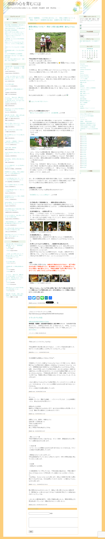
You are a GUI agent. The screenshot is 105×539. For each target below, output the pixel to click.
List (54, 303)
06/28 (8, 271)
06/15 (8, 250)
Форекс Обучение (84, 76)
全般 (81, 84)
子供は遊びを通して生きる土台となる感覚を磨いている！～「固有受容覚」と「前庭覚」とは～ (14, 68)
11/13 (8, 297)
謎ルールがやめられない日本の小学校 (13, 129)
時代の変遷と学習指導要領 (11, 30)
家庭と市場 (82, 91)
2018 (84, 145)
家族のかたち (83, 95)
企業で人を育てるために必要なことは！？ (14, 32)
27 (94, 57)
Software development (85, 69)
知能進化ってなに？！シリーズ (87, 108)
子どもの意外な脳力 (9, 84)
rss (80, 173)
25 (89, 57)
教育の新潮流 (83, 98)
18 (89, 55)
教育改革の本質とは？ (85, 100)
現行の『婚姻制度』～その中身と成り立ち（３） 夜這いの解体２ (49, 18)
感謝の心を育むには (24, 4)
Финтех (82, 73)
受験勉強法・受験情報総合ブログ (88, 123)
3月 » (91, 58)
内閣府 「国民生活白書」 (86, 121)
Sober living (83, 67)
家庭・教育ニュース (84, 93)
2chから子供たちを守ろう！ (86, 114)
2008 (84, 163)
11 (89, 54)
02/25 (8, 282)
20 (94, 55)
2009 (84, 162)
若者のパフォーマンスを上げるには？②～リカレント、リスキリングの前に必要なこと (14, 44)
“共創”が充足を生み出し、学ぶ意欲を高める (15, 28)
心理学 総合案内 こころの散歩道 (87, 126)
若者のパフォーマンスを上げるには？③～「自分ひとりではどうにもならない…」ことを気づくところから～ (14, 35)
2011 (84, 158)
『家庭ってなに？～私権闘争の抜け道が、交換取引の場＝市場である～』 (51, 20)
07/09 (8, 269)
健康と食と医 (83, 82)
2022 (84, 138)
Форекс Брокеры (84, 75)
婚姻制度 (82, 86)
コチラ (36, 54)
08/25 (8, 263)
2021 (84, 139)
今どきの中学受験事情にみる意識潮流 (13, 53)
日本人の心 (82, 104)
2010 (84, 160)
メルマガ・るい (83, 119)
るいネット (82, 117)
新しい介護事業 (83, 102)
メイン (72, 18)
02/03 (8, 290)
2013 (83, 154)
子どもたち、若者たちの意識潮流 (88, 87)
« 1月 (88, 58)
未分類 (81, 106)
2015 (83, 150)
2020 (84, 141)
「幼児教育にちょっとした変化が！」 (40, 194)
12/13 (8, 248)
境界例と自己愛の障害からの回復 (88, 125)
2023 (83, 136)
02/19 (8, 284)
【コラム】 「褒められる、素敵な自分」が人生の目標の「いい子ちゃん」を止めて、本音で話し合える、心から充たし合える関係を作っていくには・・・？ (14, 277)
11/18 (8, 258)
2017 (84, 147)
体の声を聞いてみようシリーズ (87, 80)
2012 (83, 156)
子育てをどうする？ (84, 89)
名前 (51, 513)
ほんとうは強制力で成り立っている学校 (14, 184)
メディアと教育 (83, 78)
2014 (83, 152)
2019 (84, 143)
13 (94, 54)
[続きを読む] (32, 329)
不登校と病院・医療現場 (10, 147)
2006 (83, 167)
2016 (84, 149)
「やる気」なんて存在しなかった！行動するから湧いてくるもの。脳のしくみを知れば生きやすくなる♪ (14, 78)
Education (82, 64)
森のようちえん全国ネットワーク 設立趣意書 (44, 113)
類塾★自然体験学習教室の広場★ (39, 321)
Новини (82, 71)
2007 (84, 165)
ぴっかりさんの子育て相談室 (87, 115)
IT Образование (84, 65)
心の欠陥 (82, 97)
